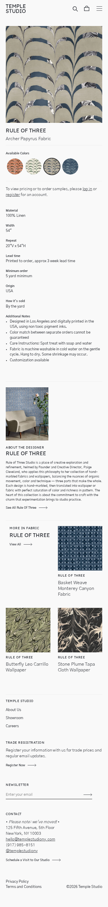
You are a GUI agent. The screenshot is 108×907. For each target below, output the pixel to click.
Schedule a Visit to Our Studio (28, 860)
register (13, 195)
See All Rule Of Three (21, 507)
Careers (12, 726)
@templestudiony (22, 851)
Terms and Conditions (23, 887)
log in (87, 189)
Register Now (15, 765)
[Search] (76, 9)
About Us (13, 710)
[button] (15, 166)
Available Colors (17, 153)
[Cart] (86, 9)
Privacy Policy (17, 882)
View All (15, 544)
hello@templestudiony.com (30, 839)
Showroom (14, 718)
